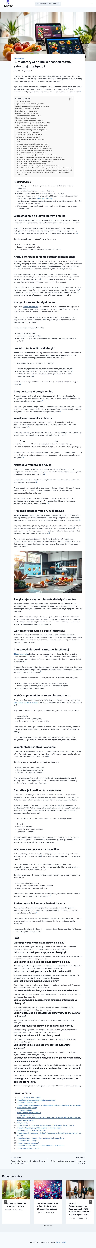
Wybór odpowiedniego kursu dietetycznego (32, 130)
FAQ (18, 142)
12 (41, 492)
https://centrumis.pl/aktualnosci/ (29, 1113)
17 (41, 856)
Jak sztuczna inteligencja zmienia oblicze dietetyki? (36, 150)
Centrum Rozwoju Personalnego (29, 1097)
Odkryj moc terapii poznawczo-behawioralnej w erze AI (68, 1160)
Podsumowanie (25, 101)
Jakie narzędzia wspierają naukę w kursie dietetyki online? (38, 155)
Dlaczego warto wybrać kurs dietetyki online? (34, 144)
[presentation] (16, 1189)
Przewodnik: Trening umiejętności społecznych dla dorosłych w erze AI (28, 1160)
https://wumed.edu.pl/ (25, 1115)
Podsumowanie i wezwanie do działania (30, 139)
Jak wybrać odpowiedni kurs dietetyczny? (34, 163)
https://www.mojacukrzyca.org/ (28, 1148)
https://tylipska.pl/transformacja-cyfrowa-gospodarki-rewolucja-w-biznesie (45, 1125)
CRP (18, 71)
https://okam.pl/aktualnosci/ (27, 1102)
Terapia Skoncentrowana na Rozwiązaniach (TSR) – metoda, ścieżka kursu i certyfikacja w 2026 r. (79, 1209)
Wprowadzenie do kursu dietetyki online (30, 104)
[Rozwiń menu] (92, 3)
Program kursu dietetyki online (27, 113)
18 (56, 866)
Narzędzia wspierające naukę (26, 118)
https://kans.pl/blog (24, 1110)
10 (44, 474)
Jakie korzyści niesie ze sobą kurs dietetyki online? (36, 148)
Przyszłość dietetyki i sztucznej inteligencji (31, 127)
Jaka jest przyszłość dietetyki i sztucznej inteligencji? (36, 161)
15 (48, 756)
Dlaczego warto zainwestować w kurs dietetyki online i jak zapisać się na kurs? (45, 172)
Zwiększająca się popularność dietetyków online (33, 123)
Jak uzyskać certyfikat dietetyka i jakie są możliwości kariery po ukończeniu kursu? (46, 168)
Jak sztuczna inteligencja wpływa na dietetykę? (35, 146)
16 (30, 780)
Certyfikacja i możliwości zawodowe (29, 134)
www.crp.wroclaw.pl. (45, 198)
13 (35, 517)
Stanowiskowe (19, 58)
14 (79, 520)
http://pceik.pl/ (22, 1123)
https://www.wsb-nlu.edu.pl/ (28, 1143)
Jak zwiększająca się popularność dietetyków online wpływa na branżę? (42, 159)
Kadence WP (61, 1242)
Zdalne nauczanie (21, 654)
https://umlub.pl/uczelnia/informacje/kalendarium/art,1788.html (40, 1146)
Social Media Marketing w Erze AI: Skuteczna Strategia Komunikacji (47, 1206)
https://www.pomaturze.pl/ (27, 1140)
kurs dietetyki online (30, 307)
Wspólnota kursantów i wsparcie (28, 132)
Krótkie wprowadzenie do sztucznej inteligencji (32, 106)
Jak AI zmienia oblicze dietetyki (27, 111)
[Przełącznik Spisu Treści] (70, 98)
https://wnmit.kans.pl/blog (27, 1108)
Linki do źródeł (22, 174)
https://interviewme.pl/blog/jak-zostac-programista (36, 1100)
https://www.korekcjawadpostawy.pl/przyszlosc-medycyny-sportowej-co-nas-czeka (49, 1105)
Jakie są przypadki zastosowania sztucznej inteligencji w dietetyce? (41, 157)
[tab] (44, 1225)
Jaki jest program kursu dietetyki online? (32, 152)
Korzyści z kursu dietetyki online (27, 108)
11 (36, 482)
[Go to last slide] (5, 1202)
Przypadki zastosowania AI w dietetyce (29, 120)
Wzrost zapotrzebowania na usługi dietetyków (33, 125)
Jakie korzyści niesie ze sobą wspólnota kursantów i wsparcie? (40, 166)
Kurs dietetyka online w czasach (26, 702)
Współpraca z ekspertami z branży (30, 115)
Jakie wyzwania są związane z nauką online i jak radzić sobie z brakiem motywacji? (46, 170)
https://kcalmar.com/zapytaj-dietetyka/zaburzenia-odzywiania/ (40, 1138)
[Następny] (90, 1202)
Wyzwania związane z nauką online (29, 137)
